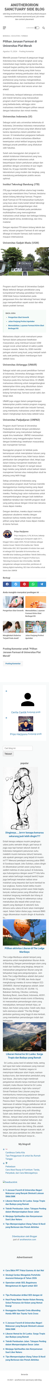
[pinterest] (24, 584)
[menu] (6, 28)
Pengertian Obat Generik (18, 317)
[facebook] (7, 584)
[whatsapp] (33, 584)
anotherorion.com (28, 1239)
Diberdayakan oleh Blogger (24, 1236)
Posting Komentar (26, 51)
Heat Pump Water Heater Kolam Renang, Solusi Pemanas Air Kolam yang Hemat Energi (24, 1302)
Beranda (24, 1374)
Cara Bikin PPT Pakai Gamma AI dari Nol (24, 1270)
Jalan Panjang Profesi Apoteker (21, 321)
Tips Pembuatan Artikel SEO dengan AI (23, 1295)
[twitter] (15, 584)
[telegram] (42, 584)
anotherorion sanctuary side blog (24, 7)
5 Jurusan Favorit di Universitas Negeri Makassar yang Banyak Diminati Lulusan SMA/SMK (24, 1193)
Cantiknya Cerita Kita (15, 1152)
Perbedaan (10, 1166)
